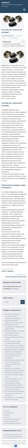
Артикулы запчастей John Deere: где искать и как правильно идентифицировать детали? (14, 381)
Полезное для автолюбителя (13, 419)
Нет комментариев (13, 38)
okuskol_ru (4, 38)
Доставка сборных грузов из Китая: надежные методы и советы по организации (14, 393)
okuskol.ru (5, 2)
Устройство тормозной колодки (11, 44)
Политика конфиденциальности (14, 436)
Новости (7, 417)
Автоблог (7, 411)
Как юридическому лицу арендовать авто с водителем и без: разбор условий (15, 326)
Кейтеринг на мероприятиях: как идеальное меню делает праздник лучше (14, 374)
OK (15, 445)
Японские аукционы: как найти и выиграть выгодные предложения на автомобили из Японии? (14, 387)
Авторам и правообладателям (13, 434)
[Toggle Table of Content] (22, 41)
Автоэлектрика (9, 413)
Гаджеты (7, 415)
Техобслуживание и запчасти (13, 423)
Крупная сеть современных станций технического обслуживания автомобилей (13, 316)
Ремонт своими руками (8, 35)
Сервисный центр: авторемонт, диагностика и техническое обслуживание (13, 356)
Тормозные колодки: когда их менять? (14, 46)
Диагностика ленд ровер (12, 335)
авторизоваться (14, 288)
